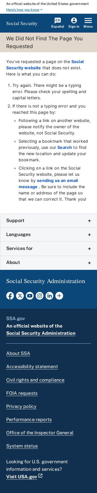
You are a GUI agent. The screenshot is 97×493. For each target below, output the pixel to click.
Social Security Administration (41, 333)
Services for (19, 248)
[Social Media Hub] (59, 297)
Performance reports (29, 419)
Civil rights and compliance (35, 380)
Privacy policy (21, 406)
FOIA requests (22, 393)
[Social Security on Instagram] (39, 297)
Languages (18, 234)
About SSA (18, 353)
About (13, 262)
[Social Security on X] (20, 297)
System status (22, 446)
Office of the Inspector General (39, 432)
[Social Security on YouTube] (30, 297)
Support (15, 220)
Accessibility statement (32, 366)
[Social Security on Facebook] (10, 297)
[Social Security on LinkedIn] (49, 297)
